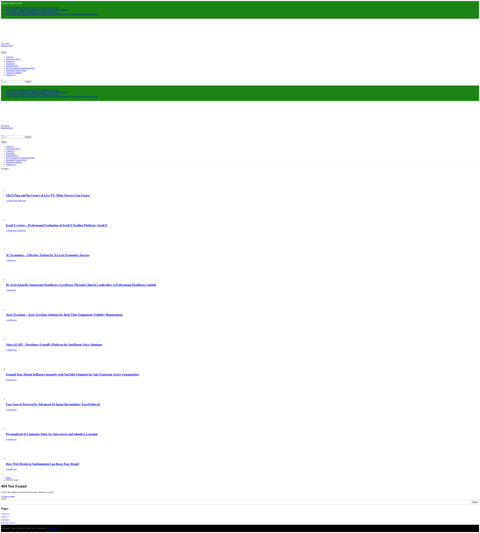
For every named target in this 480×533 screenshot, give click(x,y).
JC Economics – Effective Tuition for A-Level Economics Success (32, 12)
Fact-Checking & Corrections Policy (20, 68)
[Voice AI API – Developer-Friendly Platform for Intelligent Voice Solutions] (15, 339)
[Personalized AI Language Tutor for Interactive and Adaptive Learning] (15, 429)
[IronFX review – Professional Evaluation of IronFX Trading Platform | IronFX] (15, 220)
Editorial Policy (12, 66)
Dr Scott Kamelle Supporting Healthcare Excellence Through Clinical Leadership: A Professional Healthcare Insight (52, 14)
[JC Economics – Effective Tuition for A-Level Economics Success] (15, 250)
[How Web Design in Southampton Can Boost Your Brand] (15, 459)
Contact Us (10, 61)
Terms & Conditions (14, 73)
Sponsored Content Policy (16, 70)
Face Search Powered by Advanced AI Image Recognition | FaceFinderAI (53, 404)
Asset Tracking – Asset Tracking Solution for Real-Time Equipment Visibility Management (64, 314)
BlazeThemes (52, 528)
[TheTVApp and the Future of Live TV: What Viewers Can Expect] (15, 190)
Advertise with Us (13, 59)
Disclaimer (10, 64)
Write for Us (11, 75)
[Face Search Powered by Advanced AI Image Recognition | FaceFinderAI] (15, 399)
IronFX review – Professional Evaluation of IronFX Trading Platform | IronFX (37, 10)
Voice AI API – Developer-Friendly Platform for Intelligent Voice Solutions (54, 344)
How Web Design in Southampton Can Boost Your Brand (42, 464)
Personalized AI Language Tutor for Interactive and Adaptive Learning (52, 434)
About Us (10, 57)
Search (3, 499)
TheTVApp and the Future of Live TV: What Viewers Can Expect (32, 7)
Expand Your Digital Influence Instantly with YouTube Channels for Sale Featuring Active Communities (72, 374)
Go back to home (8, 496)
